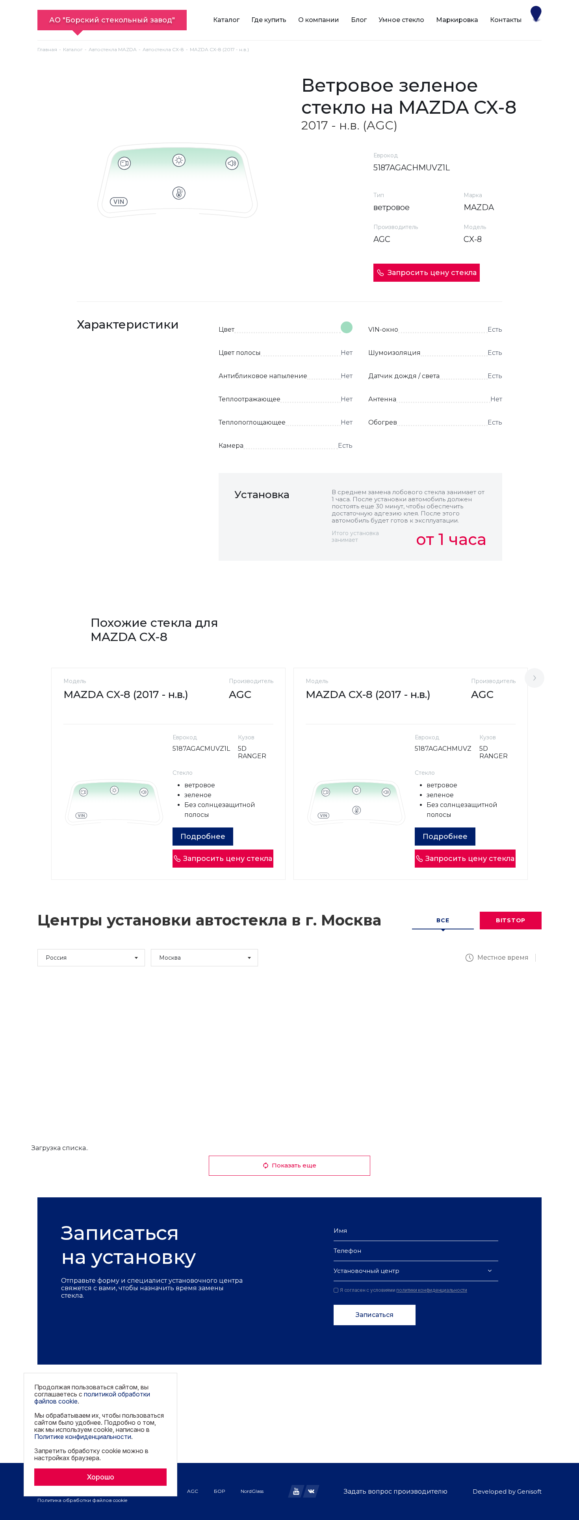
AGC (192, 1491)
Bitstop (510, 920)
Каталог (226, 20)
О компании (318, 20)
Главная (47, 49)
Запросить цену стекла (432, 272)
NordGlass (252, 1491)
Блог (359, 20)
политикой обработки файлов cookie (92, 1397)
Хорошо (100, 1477)
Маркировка (457, 20)
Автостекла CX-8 (163, 49)
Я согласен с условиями (403, 1290)
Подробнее (202, 836)
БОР (219, 1491)
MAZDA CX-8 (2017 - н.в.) (125, 694)
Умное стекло (401, 20)
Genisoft (529, 1491)
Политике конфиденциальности (82, 1437)
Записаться (374, 1315)
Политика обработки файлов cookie (82, 1500)
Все (442, 920)
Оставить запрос (451, 578)
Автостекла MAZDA (113, 49)
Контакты (506, 20)
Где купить (268, 20)
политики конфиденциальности (431, 1290)
